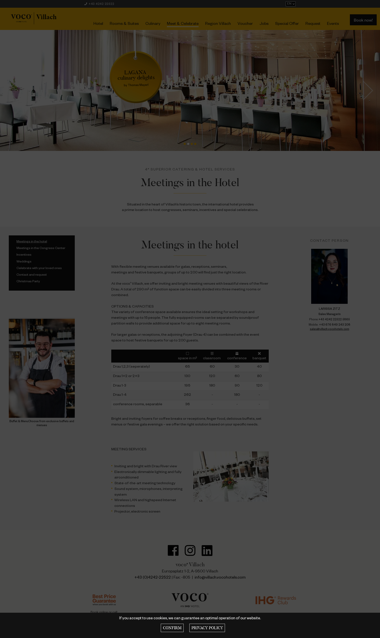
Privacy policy (207, 627)
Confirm (172, 627)
